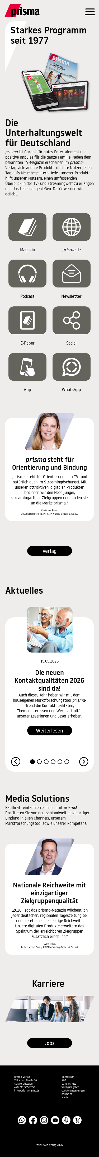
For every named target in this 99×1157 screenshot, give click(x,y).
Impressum (68, 1077)
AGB (64, 1080)
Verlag (50, 551)
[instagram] (44, 1120)
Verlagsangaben (70, 1087)
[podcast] (66, 1120)
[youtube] (55, 1120)
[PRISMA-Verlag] (31, 10)
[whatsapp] (22, 1120)
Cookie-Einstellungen (73, 1090)
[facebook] (33, 1120)
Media (65, 1097)
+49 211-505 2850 (24, 1087)
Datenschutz (69, 1084)
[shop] (77, 1120)
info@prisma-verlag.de (26, 1090)
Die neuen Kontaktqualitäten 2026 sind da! (49, 681)
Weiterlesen (49, 731)
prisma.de (67, 1094)
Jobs (50, 1043)
